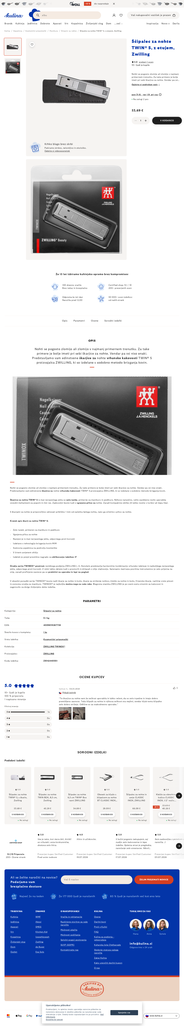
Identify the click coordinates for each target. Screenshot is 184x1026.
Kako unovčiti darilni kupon (108, 963)
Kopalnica (16, 937)
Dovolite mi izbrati (54, 1020)
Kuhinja (14, 917)
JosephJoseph (42, 937)
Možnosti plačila (69, 930)
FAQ (96, 932)
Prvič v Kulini (100, 927)
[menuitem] (9, 24)
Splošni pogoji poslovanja (73, 940)
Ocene (95, 321)
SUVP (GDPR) (67, 945)
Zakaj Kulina (100, 958)
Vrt (12, 932)
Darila (176, 24)
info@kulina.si (141, 943)
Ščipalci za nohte (52, 611)
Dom (13, 947)
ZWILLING (48, 654)
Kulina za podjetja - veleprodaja (104, 938)
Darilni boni (100, 922)
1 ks (45, 632)
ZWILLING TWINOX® (54, 647)
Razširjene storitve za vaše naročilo (74, 923)
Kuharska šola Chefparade (107, 945)
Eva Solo (40, 952)
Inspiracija (152, 24)
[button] (18, 814)
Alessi (38, 922)
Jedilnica (15, 922)
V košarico (167, 121)
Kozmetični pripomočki (55, 639)
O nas (97, 968)
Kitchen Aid (41, 932)
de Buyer (40, 947)
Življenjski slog (18, 942)
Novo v (165, 24)
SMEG (38, 927)
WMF (38, 917)
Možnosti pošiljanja (70, 935)
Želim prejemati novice (154, 880)
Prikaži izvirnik (69, 693)
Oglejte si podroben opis (145, 85)
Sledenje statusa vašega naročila (106, 951)
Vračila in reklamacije (71, 917)
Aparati (14, 927)
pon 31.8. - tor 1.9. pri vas (145, 95)
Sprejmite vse (124, 1013)
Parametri (79, 321)
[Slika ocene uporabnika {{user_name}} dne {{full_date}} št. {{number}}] (65, 713)
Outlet (14, 952)
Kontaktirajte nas (70, 950)
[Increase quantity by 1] (145, 120)
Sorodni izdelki (113, 321)
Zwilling (39, 942)
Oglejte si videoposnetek (57, 151)
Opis (64, 321)
